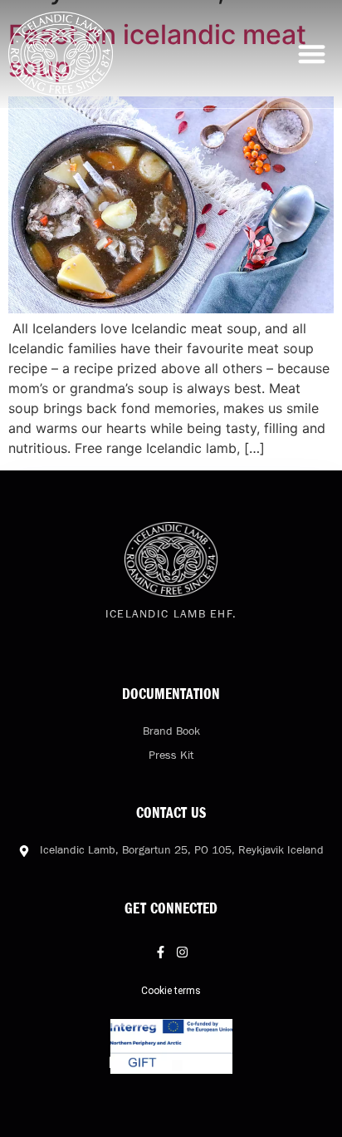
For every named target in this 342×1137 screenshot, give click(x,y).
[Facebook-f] (160, 952)
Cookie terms (171, 991)
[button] (313, 54)
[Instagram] (182, 952)
